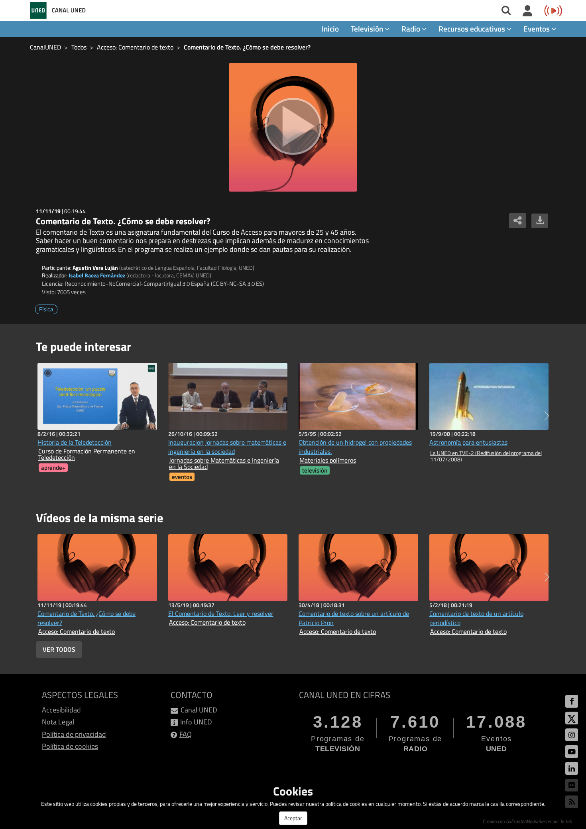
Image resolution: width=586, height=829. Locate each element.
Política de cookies (70, 746)
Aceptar (293, 818)
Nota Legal (58, 721)
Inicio (330, 28)
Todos (79, 47)
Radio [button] (411, 28)
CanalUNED (45, 47)
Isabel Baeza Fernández (97, 275)
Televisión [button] (368, 28)
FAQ (185, 734)
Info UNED (196, 721)
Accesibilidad (61, 709)
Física (46, 309)
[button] (546, 416)
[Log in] (528, 11)
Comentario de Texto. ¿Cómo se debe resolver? (247, 47)
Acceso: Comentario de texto (135, 47)
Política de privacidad (74, 734)
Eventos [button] (537, 28)
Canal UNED (199, 709)
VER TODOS (59, 649)
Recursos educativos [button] (473, 28)
